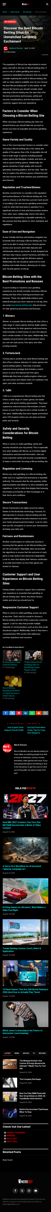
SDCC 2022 (12, 1141)
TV (34, 1053)
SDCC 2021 (12, 1138)
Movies (26, 1053)
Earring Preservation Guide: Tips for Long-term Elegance (36, 730)
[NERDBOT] (25, 4)
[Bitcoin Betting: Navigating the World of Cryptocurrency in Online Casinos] (12, 681)
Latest (8, 1053)
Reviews (42, 1053)
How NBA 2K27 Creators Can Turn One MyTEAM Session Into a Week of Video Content (22, 825)
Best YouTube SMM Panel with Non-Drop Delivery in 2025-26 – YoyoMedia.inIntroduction (33, 1096)
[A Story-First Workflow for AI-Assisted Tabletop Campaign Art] (25, 850)
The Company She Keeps (30, 1079)
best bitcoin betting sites (22, 305)
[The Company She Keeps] (10, 1083)
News (17, 1053)
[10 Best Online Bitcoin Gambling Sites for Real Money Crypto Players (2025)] (33, 655)
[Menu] (4, 4)
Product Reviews (16, 1133)
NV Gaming (10, 21)
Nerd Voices (17, 48)
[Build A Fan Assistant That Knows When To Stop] (10, 1113)
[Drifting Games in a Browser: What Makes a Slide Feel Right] (25, 891)
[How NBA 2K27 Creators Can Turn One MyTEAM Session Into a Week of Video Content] (25, 806)
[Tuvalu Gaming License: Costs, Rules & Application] (25, 932)
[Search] (47, 4)
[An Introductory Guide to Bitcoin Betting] (12, 655)
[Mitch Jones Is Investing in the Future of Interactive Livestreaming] (25, 1014)
